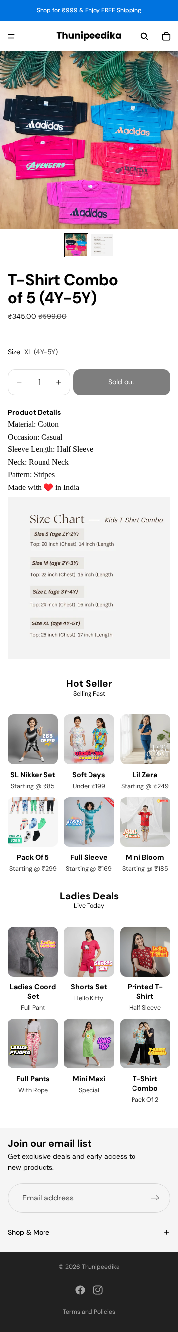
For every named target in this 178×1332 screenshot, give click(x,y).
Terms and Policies (89, 1312)
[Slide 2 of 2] (102, 245)
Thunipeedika (101, 1267)
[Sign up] (155, 1198)
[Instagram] (98, 1290)
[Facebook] (80, 1290)
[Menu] (11, 36)
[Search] (144, 36)
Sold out (121, 381)
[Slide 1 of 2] (76, 245)
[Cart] (166, 36)
